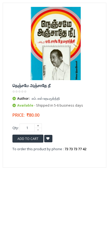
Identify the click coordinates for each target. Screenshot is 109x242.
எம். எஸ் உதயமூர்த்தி (46, 98)
